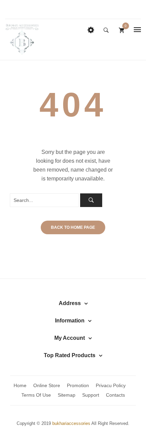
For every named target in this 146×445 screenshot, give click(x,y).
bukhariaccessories (71, 423)
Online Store (46, 385)
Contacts (115, 395)
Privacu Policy (111, 385)
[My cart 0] (121, 30)
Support (90, 395)
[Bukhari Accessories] (22, 39)
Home (20, 385)
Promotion (78, 385)
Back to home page (73, 227)
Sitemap (66, 395)
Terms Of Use (36, 395)
